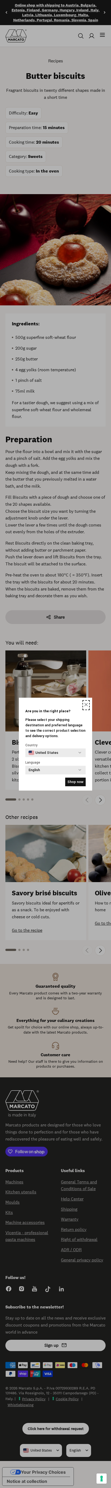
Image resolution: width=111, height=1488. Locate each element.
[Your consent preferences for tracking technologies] (101, 1478)
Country (31, 745)
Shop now (75, 782)
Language (32, 762)
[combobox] (43, 752)
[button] (86, 705)
